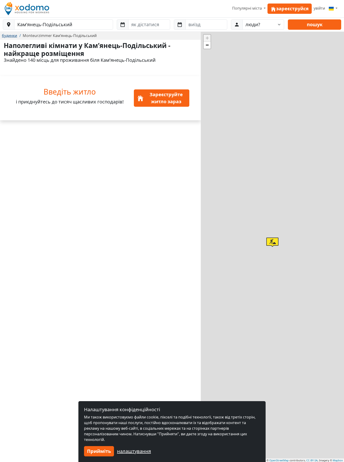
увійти (319, 8)
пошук (314, 24)
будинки (9, 35)
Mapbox (338, 460)
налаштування (134, 451)
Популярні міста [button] (247, 8)
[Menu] (333, 8)
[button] (272, 242)
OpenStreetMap (279, 460)
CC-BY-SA (312, 460)
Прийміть (99, 451)
